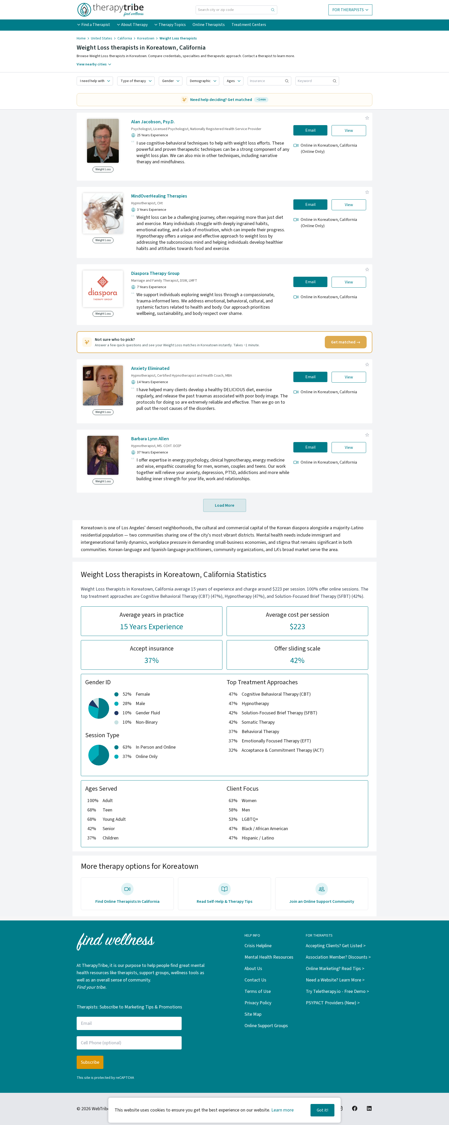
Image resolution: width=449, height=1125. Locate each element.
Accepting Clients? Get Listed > (336, 946)
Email (310, 130)
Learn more (282, 1110)
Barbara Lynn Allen (150, 439)
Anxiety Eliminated (150, 368)
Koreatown (145, 38)
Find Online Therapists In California (127, 901)
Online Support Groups (266, 1025)
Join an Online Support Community (321, 901)
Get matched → (345, 342)
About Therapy (134, 25)
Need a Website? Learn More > (335, 980)
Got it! (322, 1110)
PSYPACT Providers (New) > (333, 1003)
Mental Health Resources (269, 957)
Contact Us (255, 980)
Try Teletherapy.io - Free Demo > (337, 991)
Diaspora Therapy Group (155, 273)
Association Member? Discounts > (338, 957)
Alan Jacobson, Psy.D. (153, 122)
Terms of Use (258, 991)
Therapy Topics (172, 25)
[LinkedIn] (369, 1108)
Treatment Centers (249, 25)
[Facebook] (355, 1108)
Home (81, 38)
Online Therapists (209, 25)
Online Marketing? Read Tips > (335, 968)
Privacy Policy (258, 1003)
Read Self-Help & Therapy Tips (224, 901)
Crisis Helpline (258, 946)
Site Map (253, 1014)
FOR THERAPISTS (348, 10)
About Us (253, 968)
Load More (224, 505)
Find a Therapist (95, 25)
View (349, 130)
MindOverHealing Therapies (159, 196)
